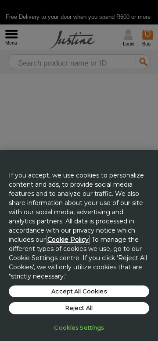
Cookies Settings (79, 327)
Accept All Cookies (78, 291)
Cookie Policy (68, 240)
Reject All (79, 307)
